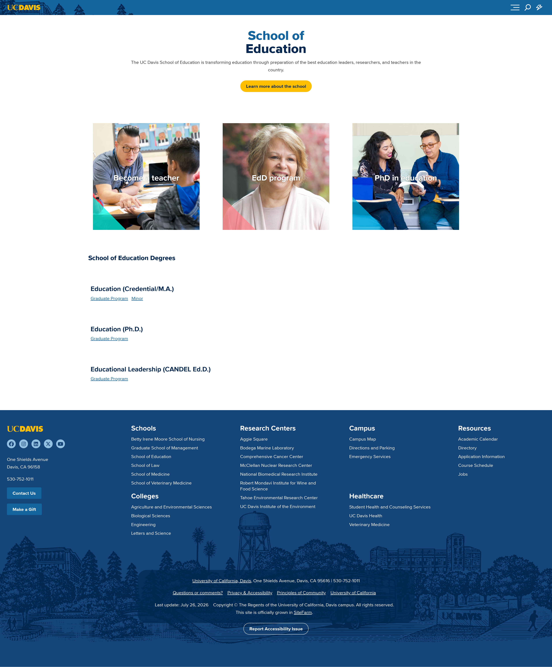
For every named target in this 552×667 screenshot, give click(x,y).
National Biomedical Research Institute (278, 474)
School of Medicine (150, 474)
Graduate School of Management (164, 447)
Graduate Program (109, 298)
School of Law (145, 465)
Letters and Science (151, 533)
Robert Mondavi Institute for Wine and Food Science (278, 485)
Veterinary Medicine (369, 524)
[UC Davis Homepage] (23, 7)
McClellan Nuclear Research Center (276, 465)
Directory (467, 447)
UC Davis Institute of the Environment (277, 506)
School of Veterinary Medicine (161, 482)
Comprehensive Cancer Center (271, 456)
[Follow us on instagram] (23, 443)
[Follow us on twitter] (48, 443)
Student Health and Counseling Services (390, 506)
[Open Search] (528, 7)
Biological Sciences (150, 515)
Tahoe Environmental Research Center (279, 497)
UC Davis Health (365, 515)
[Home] (25, 428)
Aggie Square (254, 439)
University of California (353, 592)
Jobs (463, 474)
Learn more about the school (276, 86)
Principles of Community (301, 592)
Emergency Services (370, 456)
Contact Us (24, 493)
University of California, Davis (221, 580)
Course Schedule (475, 465)
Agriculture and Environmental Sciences (171, 506)
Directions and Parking (372, 447)
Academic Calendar (478, 439)
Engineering (143, 524)
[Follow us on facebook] (11, 443)
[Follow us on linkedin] (35, 443)
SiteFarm (303, 612)
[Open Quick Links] (539, 7)
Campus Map (362, 439)
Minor (137, 298)
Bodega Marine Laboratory (267, 447)
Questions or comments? (198, 592)
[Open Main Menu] (515, 7)
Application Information (481, 456)
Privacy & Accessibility (249, 592)
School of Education (151, 456)
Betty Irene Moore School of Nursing (168, 439)
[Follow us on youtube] (60, 443)
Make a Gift (24, 509)
